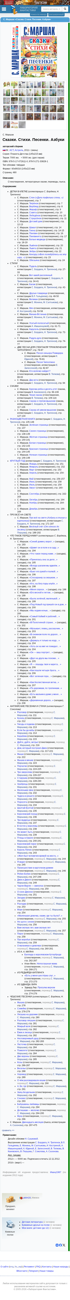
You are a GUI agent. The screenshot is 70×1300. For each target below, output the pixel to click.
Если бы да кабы (25, 730)
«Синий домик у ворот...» (42, 541)
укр (20, 1266)
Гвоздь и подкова (26, 724)
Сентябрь (34, 494)
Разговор (22, 712)
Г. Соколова (39, 1151)
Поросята (22, 802)
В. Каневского (38, 392)
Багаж (32, 284)
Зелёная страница (38, 425)
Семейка (21, 1008)
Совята (33, 212)
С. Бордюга (37, 269)
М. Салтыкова (50, 302)
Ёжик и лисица (24, 1032)
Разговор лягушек (26, 1020)
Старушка (22, 778)
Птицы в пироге (25, 838)
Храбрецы (22, 784)
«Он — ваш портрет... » (41, 652)
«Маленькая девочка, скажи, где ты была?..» (39, 915)
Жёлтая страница (38, 437)
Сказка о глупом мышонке (42, 401)
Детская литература (32, 1222)
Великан (33, 299)
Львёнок (33, 245)
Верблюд (33, 206)
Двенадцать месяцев (32, 1122)
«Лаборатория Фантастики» (41, 1289)
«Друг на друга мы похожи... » (44, 658)
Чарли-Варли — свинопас (30, 886)
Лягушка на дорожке (27, 1014)
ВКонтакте (22, 1271)
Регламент (29, 1266)
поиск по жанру (38, 14)
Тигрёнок (33, 203)
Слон (46, 197)
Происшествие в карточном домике (35, 868)
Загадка (21, 897)
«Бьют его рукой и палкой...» (43, 571)
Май (31, 479)
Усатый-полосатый (39, 323)
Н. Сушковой (31, 1139)
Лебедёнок (34, 215)
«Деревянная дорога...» (41, 700)
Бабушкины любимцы (28, 1104)
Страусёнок (35, 218)
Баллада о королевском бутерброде (42, 954)
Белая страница (37, 443)
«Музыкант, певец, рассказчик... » (46, 628)
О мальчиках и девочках (29, 945)
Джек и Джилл (24, 879)
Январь (33, 464)
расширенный (56, 14)
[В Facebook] (60, 1245)
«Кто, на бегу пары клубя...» (43, 583)
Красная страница (38, 449)
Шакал (32, 227)
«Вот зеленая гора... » (40, 676)
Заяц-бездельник (26, 1092)
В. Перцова (26, 1151)
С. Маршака (57, 718)
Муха (19, 1116)
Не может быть (25, 832)
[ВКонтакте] (57, 1245)
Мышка (21, 1002)
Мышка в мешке (25, 760)
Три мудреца (23, 820)
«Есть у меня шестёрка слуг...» (39, 975)
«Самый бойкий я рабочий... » (44, 616)
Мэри (20, 909)
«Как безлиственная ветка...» (44, 682)
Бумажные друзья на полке (36, 1225)
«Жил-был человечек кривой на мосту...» (38, 856)
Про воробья (23, 939)
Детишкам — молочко (28, 1110)
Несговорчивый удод (27, 1038)
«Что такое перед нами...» (42, 553)
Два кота (33, 380)
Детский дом (35, 221)
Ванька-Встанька (37, 314)
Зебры (32, 251)
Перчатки (22, 766)
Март (32, 470)
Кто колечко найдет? (39, 371)
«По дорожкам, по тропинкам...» (45, 688)
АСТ (12, 150)
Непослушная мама (47, 963)
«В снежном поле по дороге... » (45, 634)
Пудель (33, 266)
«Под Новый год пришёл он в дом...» (47, 604)
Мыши (20, 754)
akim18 (27, 1197)
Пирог (20, 933)
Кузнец (20, 718)
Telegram (33, 1271)
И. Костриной (24, 311)
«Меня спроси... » (38, 589)
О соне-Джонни (25, 892)
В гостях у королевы (27, 826)
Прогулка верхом (46, 987)
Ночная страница (38, 455)
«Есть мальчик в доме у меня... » (45, 694)
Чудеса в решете (26, 796)
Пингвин (33, 233)
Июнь (32, 481)
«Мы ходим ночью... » (40, 610)
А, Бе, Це (21, 1086)
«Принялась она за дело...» (43, 559)
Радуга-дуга (35, 338)
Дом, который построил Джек (32, 748)
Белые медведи (37, 239)
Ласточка (22, 1044)
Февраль (33, 467)
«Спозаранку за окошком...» (43, 577)
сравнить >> (8, 1130)
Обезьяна (34, 260)
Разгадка (21, 904)
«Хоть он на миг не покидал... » (45, 646)
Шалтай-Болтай (25, 808)
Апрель (33, 473)
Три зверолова (24, 772)
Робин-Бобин (24, 874)
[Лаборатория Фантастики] (14, 10)
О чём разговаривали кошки (31, 1080)
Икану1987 (55, 1172)
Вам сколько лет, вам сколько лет (34, 927)
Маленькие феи (25, 790)
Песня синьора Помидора (49, 353)
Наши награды (60, 1266)
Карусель (34, 329)
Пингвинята (35, 236)
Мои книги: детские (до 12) (35, 1228)
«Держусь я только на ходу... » (44, 640)
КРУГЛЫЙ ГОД (17, 461)
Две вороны (23, 1056)
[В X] (63, 1245)
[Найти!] (65, 9)
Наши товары (47, 1271)
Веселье (21, 1068)
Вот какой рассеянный (40, 275)
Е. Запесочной (42, 1148)
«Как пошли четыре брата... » (44, 670)
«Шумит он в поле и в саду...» (44, 547)
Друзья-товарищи (38, 293)
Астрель (19, 150)
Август (32, 488)
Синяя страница (37, 431)
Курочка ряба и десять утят (43, 389)
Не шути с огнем (25, 922)
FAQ (38, 1266)
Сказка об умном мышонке (42, 410)
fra (16, 1266)
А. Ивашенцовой (40, 326)
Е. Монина (37, 302)
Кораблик (22, 736)
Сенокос (21, 1098)
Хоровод (21, 1074)
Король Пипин (24, 850)
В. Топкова (54, 374)
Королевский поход (27, 814)
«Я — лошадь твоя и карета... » (45, 664)
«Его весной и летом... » (41, 592)
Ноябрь (33, 503)
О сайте (5, 1266)
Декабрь (33, 509)
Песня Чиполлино (45, 362)
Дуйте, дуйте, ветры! (27, 742)
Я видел (21, 862)
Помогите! (22, 1050)
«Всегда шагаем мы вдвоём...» (44, 565)
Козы (19, 1062)
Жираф (33, 209)
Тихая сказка (35, 395)
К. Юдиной (28, 1148)
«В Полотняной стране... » (42, 622)
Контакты (47, 1266)
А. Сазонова (16, 1125)
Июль (32, 485)
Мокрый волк (23, 1026)
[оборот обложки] (14, 127)
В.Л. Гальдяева (39, 296)
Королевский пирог (27, 844)
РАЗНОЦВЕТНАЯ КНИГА (22, 419)
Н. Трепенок (50, 269)
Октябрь (33, 499)
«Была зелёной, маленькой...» (44, 598)
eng (12, 1266)
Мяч (31, 308)
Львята (32, 248)
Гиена (32, 230)
